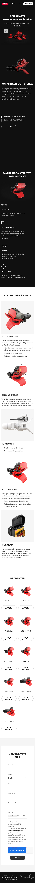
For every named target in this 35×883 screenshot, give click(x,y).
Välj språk (17, 4)
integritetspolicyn (14, 830)
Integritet (21, 876)
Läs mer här (8, 127)
